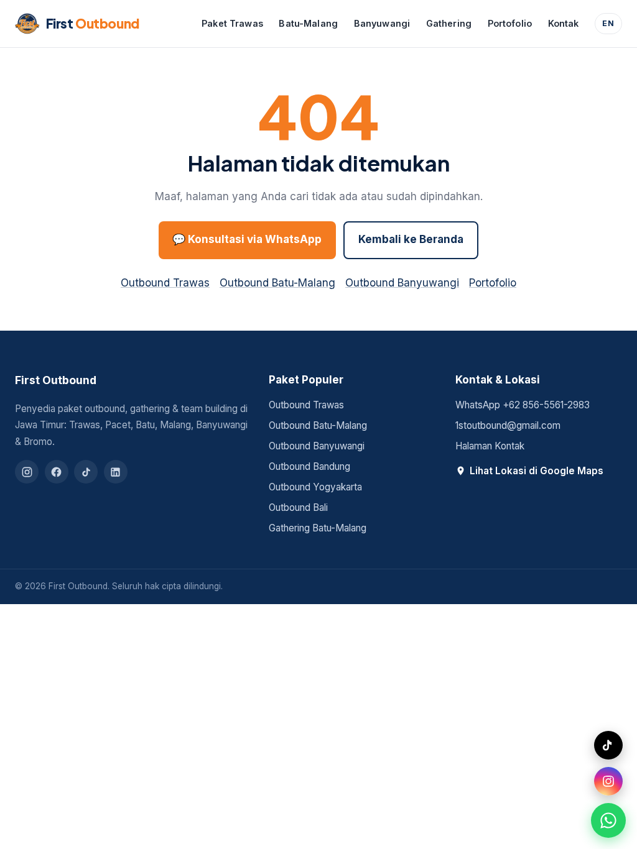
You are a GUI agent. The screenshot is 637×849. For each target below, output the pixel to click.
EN (608, 23)
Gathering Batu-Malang (317, 528)
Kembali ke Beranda (410, 239)
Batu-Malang (308, 23)
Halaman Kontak (489, 446)
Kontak (563, 23)
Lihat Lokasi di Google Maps (536, 471)
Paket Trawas (232, 23)
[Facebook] (56, 472)
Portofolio (510, 23)
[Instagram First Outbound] (608, 781)
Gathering (449, 23)
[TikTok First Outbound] (608, 745)
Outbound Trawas (165, 283)
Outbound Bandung (309, 466)
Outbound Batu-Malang (277, 283)
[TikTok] (86, 472)
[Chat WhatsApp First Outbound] (608, 820)
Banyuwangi (382, 23)
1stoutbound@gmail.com (507, 425)
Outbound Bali (298, 507)
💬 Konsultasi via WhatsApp (247, 239)
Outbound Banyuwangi (402, 283)
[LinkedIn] (116, 472)
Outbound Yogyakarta (315, 487)
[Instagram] (27, 472)
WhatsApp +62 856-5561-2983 (522, 405)
